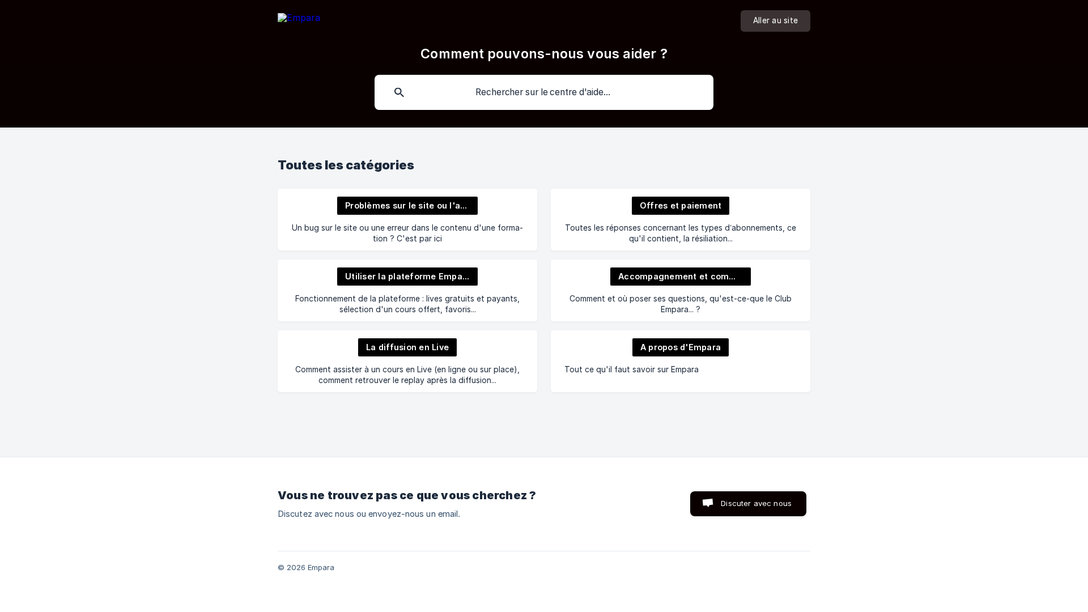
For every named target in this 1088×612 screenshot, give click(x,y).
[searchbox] (544, 92)
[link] (407, 219)
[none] (299, 19)
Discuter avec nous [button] (756, 503)
